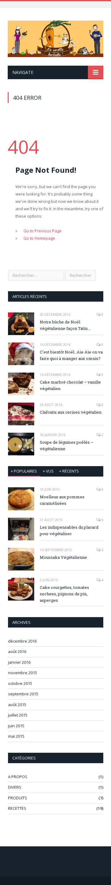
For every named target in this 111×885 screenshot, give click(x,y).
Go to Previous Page (42, 231)
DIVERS (14, 787)
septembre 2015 (23, 694)
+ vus (48, 471)
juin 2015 (16, 725)
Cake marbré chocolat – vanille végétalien (70, 385)
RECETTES (17, 808)
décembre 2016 (22, 641)
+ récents (69, 471)
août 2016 (17, 651)
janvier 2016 (19, 662)
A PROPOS (17, 776)
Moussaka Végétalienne (63, 557)
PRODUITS (17, 798)
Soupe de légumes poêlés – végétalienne (66, 445)
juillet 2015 (17, 715)
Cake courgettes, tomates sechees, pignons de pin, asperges (64, 594)
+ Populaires (24, 471)
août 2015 (17, 704)
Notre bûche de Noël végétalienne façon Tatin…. (65, 325)
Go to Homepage (39, 238)
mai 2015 (16, 736)
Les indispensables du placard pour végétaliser (69, 530)
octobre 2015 (20, 683)
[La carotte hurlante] (55, 37)
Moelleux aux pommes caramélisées (62, 500)
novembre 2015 (22, 672)
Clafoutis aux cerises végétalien (70, 412)
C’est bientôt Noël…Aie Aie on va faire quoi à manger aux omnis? (71, 355)
